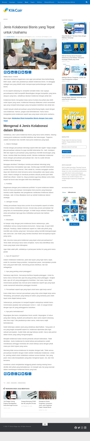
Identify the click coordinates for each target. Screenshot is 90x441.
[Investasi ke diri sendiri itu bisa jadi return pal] (66, 209)
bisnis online (13, 382)
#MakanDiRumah (49, 2)
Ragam (33, 2)
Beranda (4, 2)
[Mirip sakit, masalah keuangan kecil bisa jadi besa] (82, 217)
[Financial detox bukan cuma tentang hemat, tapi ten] (74, 200)
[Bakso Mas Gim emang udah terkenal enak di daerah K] (82, 209)
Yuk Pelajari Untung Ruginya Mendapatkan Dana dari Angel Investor (11, 403)
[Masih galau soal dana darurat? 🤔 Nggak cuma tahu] (66, 217)
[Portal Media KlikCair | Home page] (13, 10)
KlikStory (39, 2)
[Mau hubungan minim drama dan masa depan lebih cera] (66, 200)
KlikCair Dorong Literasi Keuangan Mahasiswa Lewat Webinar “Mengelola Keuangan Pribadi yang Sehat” (73, 57)
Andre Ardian (11, 36)
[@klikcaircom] (76, 427)
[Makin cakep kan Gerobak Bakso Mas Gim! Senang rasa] (82, 200)
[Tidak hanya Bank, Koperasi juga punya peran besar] (74, 217)
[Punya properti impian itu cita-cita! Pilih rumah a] (74, 209)
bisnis (8, 382)
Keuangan (12, 2)
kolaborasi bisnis (21, 382)
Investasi (19, 2)
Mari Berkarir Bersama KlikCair (66, 2)
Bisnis (26, 2)
